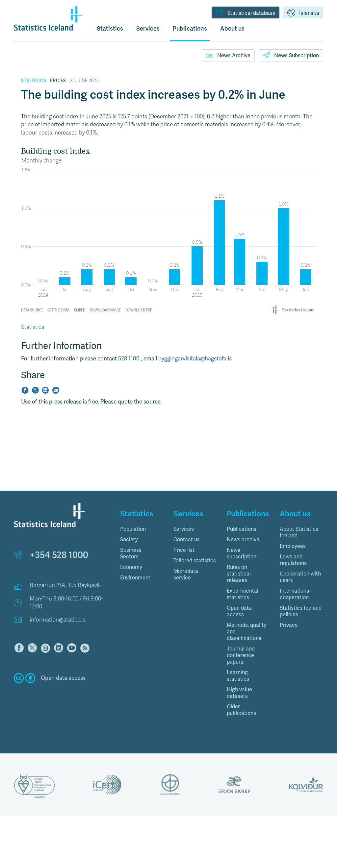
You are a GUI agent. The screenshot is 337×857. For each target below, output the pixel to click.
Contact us (186, 539)
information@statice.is (57, 619)
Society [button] (129, 539)
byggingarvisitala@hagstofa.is (195, 358)
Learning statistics (238, 675)
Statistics (110, 28)
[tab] (142, 529)
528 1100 (129, 358)
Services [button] (148, 28)
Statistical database (251, 13)
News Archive (233, 55)
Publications (241, 529)
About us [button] (232, 28)
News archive (243, 539)
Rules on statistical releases (239, 574)
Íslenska (309, 13)
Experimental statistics (242, 594)
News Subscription (296, 55)
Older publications (241, 710)
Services (183, 529)
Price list (183, 550)
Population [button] (133, 529)
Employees (293, 546)
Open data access (239, 611)
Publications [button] (190, 28)
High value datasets (239, 692)
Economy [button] (131, 567)
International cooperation (295, 594)
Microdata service (185, 574)
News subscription (241, 553)
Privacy (289, 625)
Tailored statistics (194, 560)
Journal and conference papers (241, 655)
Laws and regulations (293, 560)
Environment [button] (135, 578)
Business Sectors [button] (131, 553)
